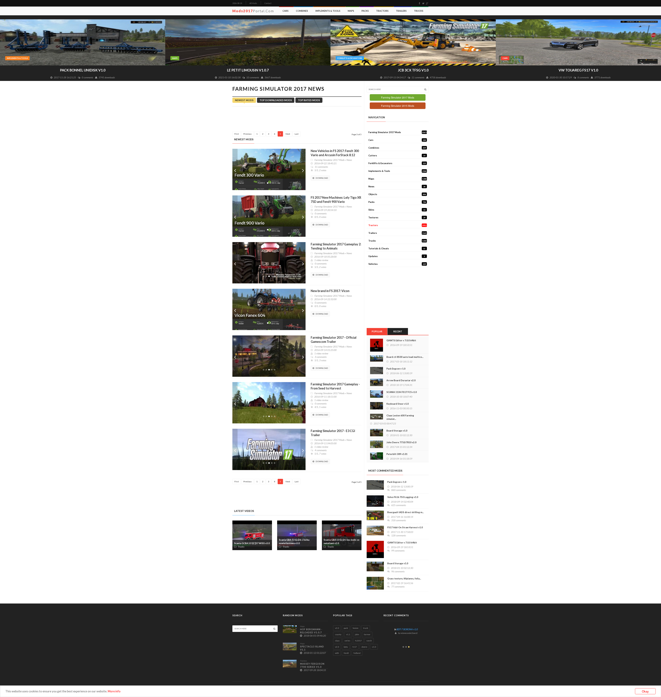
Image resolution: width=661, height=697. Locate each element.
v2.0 (337, 647)
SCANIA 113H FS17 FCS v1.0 (401, 392)
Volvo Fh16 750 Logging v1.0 (402, 497)
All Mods (253, 3)
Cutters (396, 155)
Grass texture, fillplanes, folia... (404, 578)
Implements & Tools (327, 10)
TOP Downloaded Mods (276, 100)
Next (303, 169)
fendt (346, 653)
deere (364, 647)
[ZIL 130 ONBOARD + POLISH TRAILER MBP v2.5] (578, 42)
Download (322, 178)
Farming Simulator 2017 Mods (329, 159)
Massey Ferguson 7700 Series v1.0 (312, 665)
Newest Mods (244, 100)
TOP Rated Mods (309, 100)
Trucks (418, 10)
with (337, 653)
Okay (645, 691)
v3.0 (337, 628)
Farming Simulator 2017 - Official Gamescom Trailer (333, 340)
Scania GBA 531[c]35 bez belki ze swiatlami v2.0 (341, 541)
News (349, 159)
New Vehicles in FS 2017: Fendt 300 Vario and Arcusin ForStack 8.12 (335, 153)
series (347, 640)
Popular (377, 331)
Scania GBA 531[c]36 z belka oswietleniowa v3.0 (294, 541)
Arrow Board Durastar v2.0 (401, 380)
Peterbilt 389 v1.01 (396, 454)
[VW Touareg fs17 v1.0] (413, 42)
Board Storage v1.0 (396, 430)
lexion (355, 628)
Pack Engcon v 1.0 (395, 368)
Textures (396, 217)
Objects (397, 194)
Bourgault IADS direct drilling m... (405, 512)
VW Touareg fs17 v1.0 (413, 70)
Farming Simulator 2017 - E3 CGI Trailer (333, 433)
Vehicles (397, 264)
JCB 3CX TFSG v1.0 (248, 70)
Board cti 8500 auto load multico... (404, 357)
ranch (369, 640)
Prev (235, 169)
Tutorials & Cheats (396, 248)
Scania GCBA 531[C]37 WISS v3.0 (252, 543)
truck (365, 628)
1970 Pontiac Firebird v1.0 (407, 634)
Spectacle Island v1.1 (312, 648)
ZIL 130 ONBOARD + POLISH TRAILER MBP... (578, 70)
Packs (365, 10)
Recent (397, 331)
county (338, 634)
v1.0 (374, 647)
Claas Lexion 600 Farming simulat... (400, 417)
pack (346, 628)
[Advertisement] (297, 119)
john (357, 634)
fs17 (355, 647)
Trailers (401, 10)
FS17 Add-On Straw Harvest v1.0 (405, 527)
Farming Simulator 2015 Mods (397, 105)
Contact (267, 3)
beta (346, 647)
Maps (351, 10)
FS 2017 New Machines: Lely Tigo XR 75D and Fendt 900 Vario (336, 200)
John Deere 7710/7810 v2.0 (401, 442)
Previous (247, 134)
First (236, 134)
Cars (285, 10)
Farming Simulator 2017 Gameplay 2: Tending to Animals (336, 246)
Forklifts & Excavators (184, 58)
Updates (396, 256)
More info (114, 691)
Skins (396, 209)
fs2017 (358, 640)
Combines (302, 10)
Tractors (382, 10)
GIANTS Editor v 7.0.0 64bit (401, 340)
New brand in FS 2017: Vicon (330, 291)
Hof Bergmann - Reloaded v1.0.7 (311, 631)
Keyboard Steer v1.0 (397, 403)
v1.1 (348, 634)
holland (357, 653)
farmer (367, 634)
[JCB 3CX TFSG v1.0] (247, 42)
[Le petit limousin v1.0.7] (82, 42)
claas (337, 640)
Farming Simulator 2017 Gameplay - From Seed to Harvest (335, 386)
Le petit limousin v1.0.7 (83, 70)
